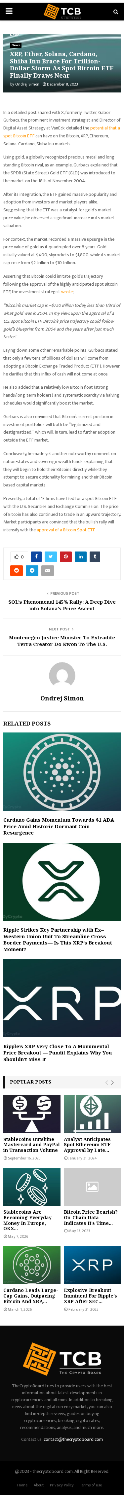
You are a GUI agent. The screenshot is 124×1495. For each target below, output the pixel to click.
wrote (67, 292)
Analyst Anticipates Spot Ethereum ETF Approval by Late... (87, 1145)
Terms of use (91, 1485)
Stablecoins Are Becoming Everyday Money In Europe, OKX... (27, 1220)
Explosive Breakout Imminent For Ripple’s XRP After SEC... (90, 1295)
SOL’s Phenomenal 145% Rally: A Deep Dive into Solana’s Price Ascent (62, 605)
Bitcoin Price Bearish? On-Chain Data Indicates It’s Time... (91, 1217)
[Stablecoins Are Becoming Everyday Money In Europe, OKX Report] (32, 1187)
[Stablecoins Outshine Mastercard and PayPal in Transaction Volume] (32, 1114)
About (39, 1485)
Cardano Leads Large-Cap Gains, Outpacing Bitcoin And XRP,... (30, 1295)
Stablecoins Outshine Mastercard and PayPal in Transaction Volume (31, 1145)
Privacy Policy (62, 1485)
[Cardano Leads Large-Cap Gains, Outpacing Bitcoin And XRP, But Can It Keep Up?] (32, 1265)
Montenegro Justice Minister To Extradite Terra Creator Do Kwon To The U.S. (62, 640)
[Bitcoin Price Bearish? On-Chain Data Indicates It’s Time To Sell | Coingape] (92, 1187)
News (16, 45)
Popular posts (30, 1082)
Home (22, 1485)
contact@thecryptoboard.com (73, 1439)
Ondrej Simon (27, 84)
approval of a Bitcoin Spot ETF (66, 530)
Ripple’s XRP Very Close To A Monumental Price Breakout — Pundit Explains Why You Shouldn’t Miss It (57, 1052)
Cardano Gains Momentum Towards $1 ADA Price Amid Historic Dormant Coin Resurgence (58, 826)
